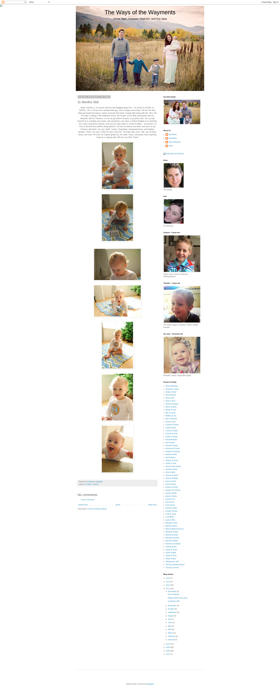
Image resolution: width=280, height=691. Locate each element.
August (171, 616)
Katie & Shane (171, 496)
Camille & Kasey (172, 425)
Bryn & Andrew (171, 419)
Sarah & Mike (171, 553)
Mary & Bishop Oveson (175, 529)
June (170, 623)
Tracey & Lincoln (172, 568)
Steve (170, 146)
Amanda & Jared (172, 389)
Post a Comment (87, 500)
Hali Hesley (170, 443)
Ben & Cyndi (170, 413)
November (172, 606)
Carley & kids (171, 428)
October (171, 609)
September (172, 612)
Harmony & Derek (173, 448)
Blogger (151, 684)
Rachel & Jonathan (173, 544)
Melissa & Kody (172, 535)
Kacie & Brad (171, 484)
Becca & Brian (171, 407)
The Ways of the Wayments (140, 12)
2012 (168, 585)
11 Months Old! (174, 601)
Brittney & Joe (171, 416)
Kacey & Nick (171, 481)
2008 (168, 651)
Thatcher (95, 484)
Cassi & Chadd (171, 431)
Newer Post (83, 505)
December (172, 591)
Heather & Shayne (173, 451)
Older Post (152, 505)
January (171, 640)
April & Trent (170, 401)
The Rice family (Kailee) (175, 565)
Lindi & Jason (171, 514)
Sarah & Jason (171, 550)
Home (118, 505)
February (172, 636)
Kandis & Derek (172, 487)
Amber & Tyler (171, 392)
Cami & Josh (171, 422)
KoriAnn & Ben (171, 508)
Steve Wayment (174, 142)
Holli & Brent (170, 457)
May (170, 626)
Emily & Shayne (172, 437)
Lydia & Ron (170, 520)
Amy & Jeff (170, 398)
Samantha (172, 134)
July (170, 619)
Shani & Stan (171, 559)
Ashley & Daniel (172, 404)
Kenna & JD (170, 499)
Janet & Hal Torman (173, 466)
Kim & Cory (170, 502)
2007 (168, 654)
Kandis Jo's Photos (173, 490)
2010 (168, 644)
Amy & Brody (171, 395)
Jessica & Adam (172, 475)
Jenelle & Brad (171, 469)
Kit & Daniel (170, 505)
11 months (88, 484)
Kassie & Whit (171, 493)
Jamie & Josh (171, 463)
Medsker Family (172, 532)
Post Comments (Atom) (97, 509)
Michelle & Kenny (172, 538)
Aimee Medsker (172, 386)
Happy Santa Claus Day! (177, 598)
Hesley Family (171, 454)
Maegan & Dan (171, 523)
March (170, 633)
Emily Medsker (171, 440)
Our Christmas (173, 594)
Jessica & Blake (172, 478)
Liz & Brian (170, 517)
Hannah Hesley (172, 446)
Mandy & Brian (171, 526)
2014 (168, 578)
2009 (168, 647)
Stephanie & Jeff (172, 562)
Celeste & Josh (171, 434)
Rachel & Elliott (172, 541)
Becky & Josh (171, 410)
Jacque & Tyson (172, 460)
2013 (168, 582)
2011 (168, 589)
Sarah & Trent (171, 556)
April (170, 629)
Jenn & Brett (170, 472)
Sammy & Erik (171, 547)
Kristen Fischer (171, 511)
